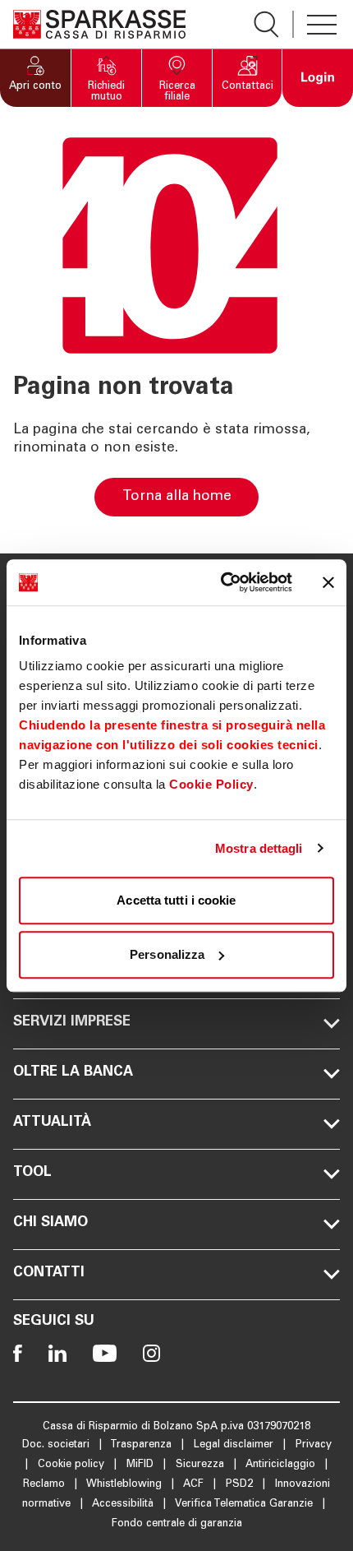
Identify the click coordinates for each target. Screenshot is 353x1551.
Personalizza (167, 954)
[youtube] (105, 1353)
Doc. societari (57, 1445)
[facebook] (17, 1353)
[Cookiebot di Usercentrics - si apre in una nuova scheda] (222, 582)
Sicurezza (201, 1465)
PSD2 (241, 1484)
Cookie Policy (211, 784)
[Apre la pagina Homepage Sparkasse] (99, 24)
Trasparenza (142, 1445)
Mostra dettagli (259, 848)
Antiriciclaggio (282, 1465)
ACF (195, 1484)
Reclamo (45, 1484)
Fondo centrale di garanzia (177, 1524)
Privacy (314, 1445)
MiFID (141, 1465)
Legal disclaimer (235, 1445)
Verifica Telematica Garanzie (245, 1504)
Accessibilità (124, 1504)
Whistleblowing (125, 1484)
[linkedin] (57, 1353)
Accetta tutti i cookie (176, 900)
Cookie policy (73, 1465)
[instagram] (151, 1353)
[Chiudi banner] (328, 582)
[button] (35, 78)
